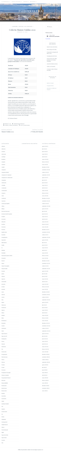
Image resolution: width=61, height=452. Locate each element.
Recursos (32, 1)
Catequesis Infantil (5, 172)
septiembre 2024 (45, 206)
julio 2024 (44, 211)
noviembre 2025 (45, 169)
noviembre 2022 (45, 263)
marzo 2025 (44, 190)
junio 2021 (44, 307)
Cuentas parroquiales (6, 203)
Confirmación (4, 190)
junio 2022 (44, 276)
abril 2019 (44, 375)
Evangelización (4, 237)
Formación (4, 258)
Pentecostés (4, 351)
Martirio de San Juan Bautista (54, 36)
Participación (4, 338)
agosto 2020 (44, 333)
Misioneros (4, 305)
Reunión (3, 393)
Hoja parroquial (4, 268)
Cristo (3, 195)
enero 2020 (44, 351)
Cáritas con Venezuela (51, 66)
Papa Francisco (4, 333)
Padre (3, 331)
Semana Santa (4, 411)
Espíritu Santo (4, 232)
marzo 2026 (44, 159)
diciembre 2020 (45, 323)
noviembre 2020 (45, 325)
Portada (3, 364)
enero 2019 (44, 383)
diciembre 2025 (45, 167)
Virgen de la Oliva (5, 435)
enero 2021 (44, 320)
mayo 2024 (44, 216)
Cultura (3, 206)
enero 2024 (44, 227)
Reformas (3, 380)
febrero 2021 (44, 318)
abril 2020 (44, 344)
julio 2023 (44, 242)
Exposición (4, 240)
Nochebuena (4, 320)
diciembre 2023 (45, 229)
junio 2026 (44, 151)
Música (3, 312)
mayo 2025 (44, 185)
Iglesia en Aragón (50, 83)
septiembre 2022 (45, 268)
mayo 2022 (44, 279)
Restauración (4, 385)
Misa (2, 299)
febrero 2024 (44, 224)
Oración (3, 325)
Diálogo (3, 208)
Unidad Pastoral (16, 1)
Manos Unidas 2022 (8, 131)
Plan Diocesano (4, 357)
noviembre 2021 (45, 294)
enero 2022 (44, 289)
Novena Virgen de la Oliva (51, 49)
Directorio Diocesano (6, 211)
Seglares (3, 409)
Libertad (3, 294)
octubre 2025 (44, 172)
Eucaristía (3, 234)
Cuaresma (3, 201)
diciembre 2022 (45, 260)
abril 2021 (44, 312)
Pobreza (3, 362)
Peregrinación (4, 354)
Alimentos (3, 149)
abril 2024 (44, 219)
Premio (3, 367)
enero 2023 (44, 258)
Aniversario (4, 154)
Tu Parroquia (5, 1)
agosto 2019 (44, 364)
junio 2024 (44, 214)
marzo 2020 (44, 346)
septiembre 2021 (45, 299)
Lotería (3, 297)
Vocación (3, 440)
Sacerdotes (4, 396)
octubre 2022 (44, 266)
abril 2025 (44, 188)
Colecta (22, 125)
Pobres (3, 359)
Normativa (3, 323)
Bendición (3, 159)
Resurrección (4, 390)
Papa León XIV (4, 336)
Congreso (3, 193)
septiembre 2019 (45, 362)
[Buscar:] (52, 26)
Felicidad (3, 250)
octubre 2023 (44, 234)
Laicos (3, 292)
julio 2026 (44, 149)
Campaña (15, 26)
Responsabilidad (5, 383)
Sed (2, 406)
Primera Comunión (5, 375)
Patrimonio (4, 346)
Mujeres (3, 310)
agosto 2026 (44, 146)
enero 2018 (44, 390)
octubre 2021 (44, 297)
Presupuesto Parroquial (6, 372)
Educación (3, 221)
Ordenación (4, 328)
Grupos (25, 1)
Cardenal (3, 164)
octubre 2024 (44, 203)
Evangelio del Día (50, 85)
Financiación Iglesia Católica (7, 255)
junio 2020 (44, 338)
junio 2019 (44, 370)
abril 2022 (44, 281)
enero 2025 (44, 195)
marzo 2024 (44, 221)
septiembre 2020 (45, 331)
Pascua (3, 341)
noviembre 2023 (45, 232)
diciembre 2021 (45, 292)
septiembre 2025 (45, 175)
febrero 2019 (44, 380)
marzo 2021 (44, 315)
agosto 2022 (44, 271)
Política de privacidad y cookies (24, 449)
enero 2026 (44, 164)
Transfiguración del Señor (52, 56)
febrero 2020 (44, 349)
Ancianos (3, 151)
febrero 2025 (44, 193)
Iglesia (3, 273)
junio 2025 (44, 182)
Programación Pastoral (6, 377)
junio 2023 (44, 245)
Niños (3, 318)
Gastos (3, 263)
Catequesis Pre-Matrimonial (7, 177)
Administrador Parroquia (19, 123)
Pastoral (3, 344)
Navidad (3, 315)
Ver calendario (48, 38)
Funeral (3, 260)
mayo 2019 (44, 372)
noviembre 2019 (45, 357)
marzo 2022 (44, 284)
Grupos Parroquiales (5, 266)
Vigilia (3, 432)
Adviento (3, 146)
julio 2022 (44, 273)
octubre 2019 (44, 359)
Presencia (3, 370)
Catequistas (4, 180)
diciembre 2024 (45, 198)
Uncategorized (4, 422)
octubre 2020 (44, 328)
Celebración (4, 182)
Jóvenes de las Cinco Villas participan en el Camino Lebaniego (52, 60)
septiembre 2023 (45, 237)
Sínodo (3, 416)
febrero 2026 (44, 161)
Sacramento (4, 398)
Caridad (21, 26)
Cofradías (3, 185)
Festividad (3, 253)
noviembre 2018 (45, 388)
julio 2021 (44, 305)
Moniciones (4, 307)
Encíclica (3, 224)
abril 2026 (44, 156)
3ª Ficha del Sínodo (37, 131)
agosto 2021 (44, 302)
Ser (2, 414)
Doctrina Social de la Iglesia (7, 214)
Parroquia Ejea (30, 11)
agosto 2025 (44, 177)
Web (2, 442)
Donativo (3, 216)
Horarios (3, 271)
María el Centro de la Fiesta (52, 46)
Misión (3, 302)
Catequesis (4, 169)
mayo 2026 (44, 154)
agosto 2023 (44, 240)
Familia (3, 245)
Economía (3, 219)
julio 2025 (44, 180)
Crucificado (4, 198)
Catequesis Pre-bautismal (6, 175)
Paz (2, 349)
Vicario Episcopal (5, 429)
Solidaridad (28, 26)
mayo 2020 (44, 341)
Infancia (3, 276)
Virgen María (4, 437)
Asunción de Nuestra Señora (52, 63)
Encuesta (3, 229)
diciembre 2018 (45, 385)
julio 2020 (44, 336)
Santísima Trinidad (5, 403)
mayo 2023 (44, 247)
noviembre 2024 (45, 201)
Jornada (3, 286)
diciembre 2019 (45, 354)
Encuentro (4, 227)
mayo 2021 (44, 310)
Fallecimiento (4, 242)
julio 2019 (44, 367)
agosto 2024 (44, 208)
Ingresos (3, 279)
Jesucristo (3, 284)
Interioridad (4, 281)
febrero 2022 (44, 286)
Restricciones (4, 388)
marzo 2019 (44, 377)
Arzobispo (3, 156)
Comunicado (4, 188)
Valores (3, 427)
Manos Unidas (27, 125)
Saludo (3, 401)
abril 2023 (44, 250)
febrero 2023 (44, 255)
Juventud (3, 289)
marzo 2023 (44, 253)
